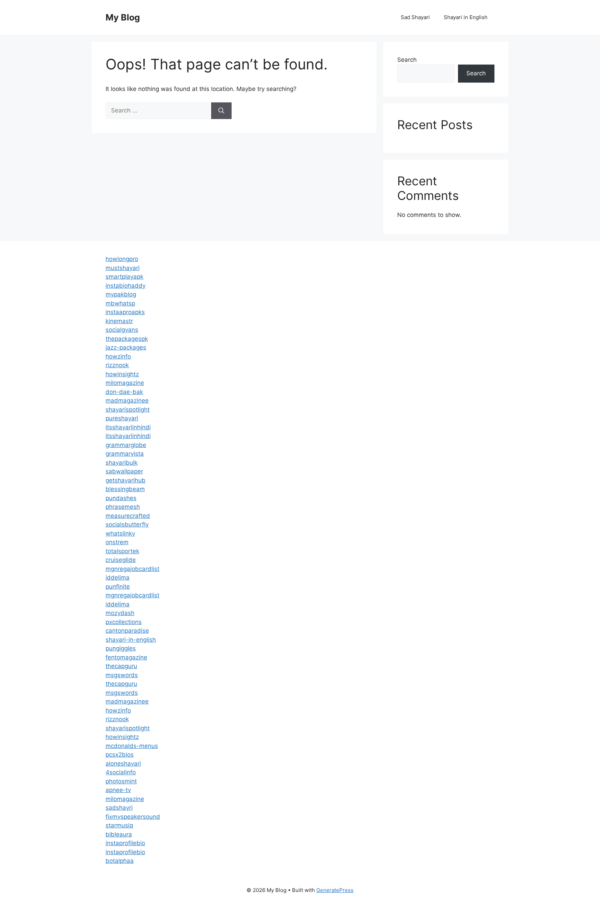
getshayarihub (125, 480)
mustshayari (123, 267)
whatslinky (120, 533)
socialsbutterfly (127, 524)
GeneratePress (334, 890)
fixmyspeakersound (133, 816)
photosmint (121, 781)
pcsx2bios (120, 754)
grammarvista (125, 453)
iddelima (118, 577)
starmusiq (119, 825)
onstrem (117, 542)
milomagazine (125, 382)
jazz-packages (126, 347)
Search (407, 59)
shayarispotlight (128, 409)
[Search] (221, 110)
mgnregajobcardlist (132, 568)
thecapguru (121, 666)
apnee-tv (118, 789)
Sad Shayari (415, 17)
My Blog (123, 17)
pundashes (121, 498)
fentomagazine (126, 657)
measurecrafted (128, 515)
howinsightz (122, 374)
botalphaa (120, 860)
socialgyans (122, 329)
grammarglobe (126, 444)
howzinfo (118, 356)
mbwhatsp (120, 303)
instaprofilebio (125, 843)
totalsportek (122, 551)
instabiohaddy (125, 285)
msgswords (122, 675)
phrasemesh (123, 506)
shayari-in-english (131, 639)
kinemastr (119, 321)
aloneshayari (123, 763)
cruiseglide (121, 559)
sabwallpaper (124, 471)
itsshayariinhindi (128, 427)
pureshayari (122, 418)
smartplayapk (124, 276)
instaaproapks (125, 312)
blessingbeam (125, 489)
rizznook (117, 365)
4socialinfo (121, 772)
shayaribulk (122, 462)
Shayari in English (466, 17)
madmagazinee (127, 400)
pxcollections (124, 621)
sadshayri (119, 807)
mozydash (120, 612)
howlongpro (122, 258)
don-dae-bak (124, 391)
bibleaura (119, 834)
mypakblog (121, 294)
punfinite (118, 586)
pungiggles (121, 648)
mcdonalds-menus (132, 745)
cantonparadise (127, 630)
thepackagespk (127, 338)
